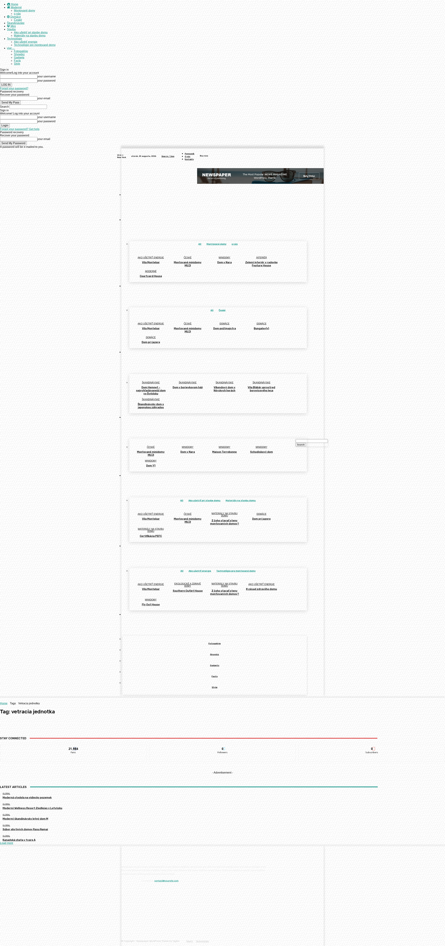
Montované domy (24, 10)
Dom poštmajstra (224, 328)
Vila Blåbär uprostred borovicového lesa (261, 389)
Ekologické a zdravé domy (187, 585)
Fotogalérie (21, 51)
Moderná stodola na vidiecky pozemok (27, 797)
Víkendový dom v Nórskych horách (224, 389)
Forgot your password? (14, 88)
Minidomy (224, 257)
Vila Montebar (151, 262)
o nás (17, 13)
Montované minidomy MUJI (187, 264)
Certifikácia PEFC (151, 536)
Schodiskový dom (261, 451)
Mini (13, 26)
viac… (11, 48)
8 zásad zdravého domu (261, 589)
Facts (17, 60)
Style (17, 63)
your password (46, 80)
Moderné (16, 7)
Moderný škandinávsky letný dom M (25, 818)
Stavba (11, 29)
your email (43, 98)
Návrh (190, 941)
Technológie (14, 38)
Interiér (261, 257)
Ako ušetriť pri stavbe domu (31, 32)
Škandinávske (16, 23)
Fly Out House (151, 604)
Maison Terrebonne (224, 451)
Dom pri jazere (151, 342)
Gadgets (19, 57)
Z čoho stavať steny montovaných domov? (224, 522)
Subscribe (372, 746)
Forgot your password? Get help (19, 129)
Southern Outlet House (188, 590)
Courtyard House (151, 276)
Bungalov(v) (261, 328)
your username (46, 76)
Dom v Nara (224, 262)
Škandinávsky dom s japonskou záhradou (151, 406)
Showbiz (19, 54)
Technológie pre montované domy (35, 44)
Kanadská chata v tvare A (19, 840)
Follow (223, 746)
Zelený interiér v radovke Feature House (261, 264)
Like (73, 746)
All (199, 244)
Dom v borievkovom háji (188, 387)
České (18, 19)
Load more (6, 843)
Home (14, 4)
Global (6, 794)
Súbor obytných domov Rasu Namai (25, 829)
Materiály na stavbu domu (30, 35)
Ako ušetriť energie (25, 41)
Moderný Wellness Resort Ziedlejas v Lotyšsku (32, 808)
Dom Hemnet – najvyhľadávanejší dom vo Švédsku (151, 390)
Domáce (15, 16)
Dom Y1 (150, 465)
